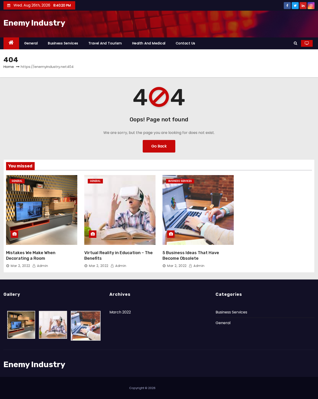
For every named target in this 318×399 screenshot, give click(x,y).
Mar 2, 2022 (20, 265)
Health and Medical (149, 43)
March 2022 (120, 312)
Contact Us (185, 43)
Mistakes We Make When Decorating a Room (30, 255)
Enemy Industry (34, 23)
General (31, 43)
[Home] (11, 43)
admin (42, 265)
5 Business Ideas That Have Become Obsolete (190, 255)
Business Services (63, 43)
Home (8, 66)
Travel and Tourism (105, 43)
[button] (295, 43)
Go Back (159, 146)
